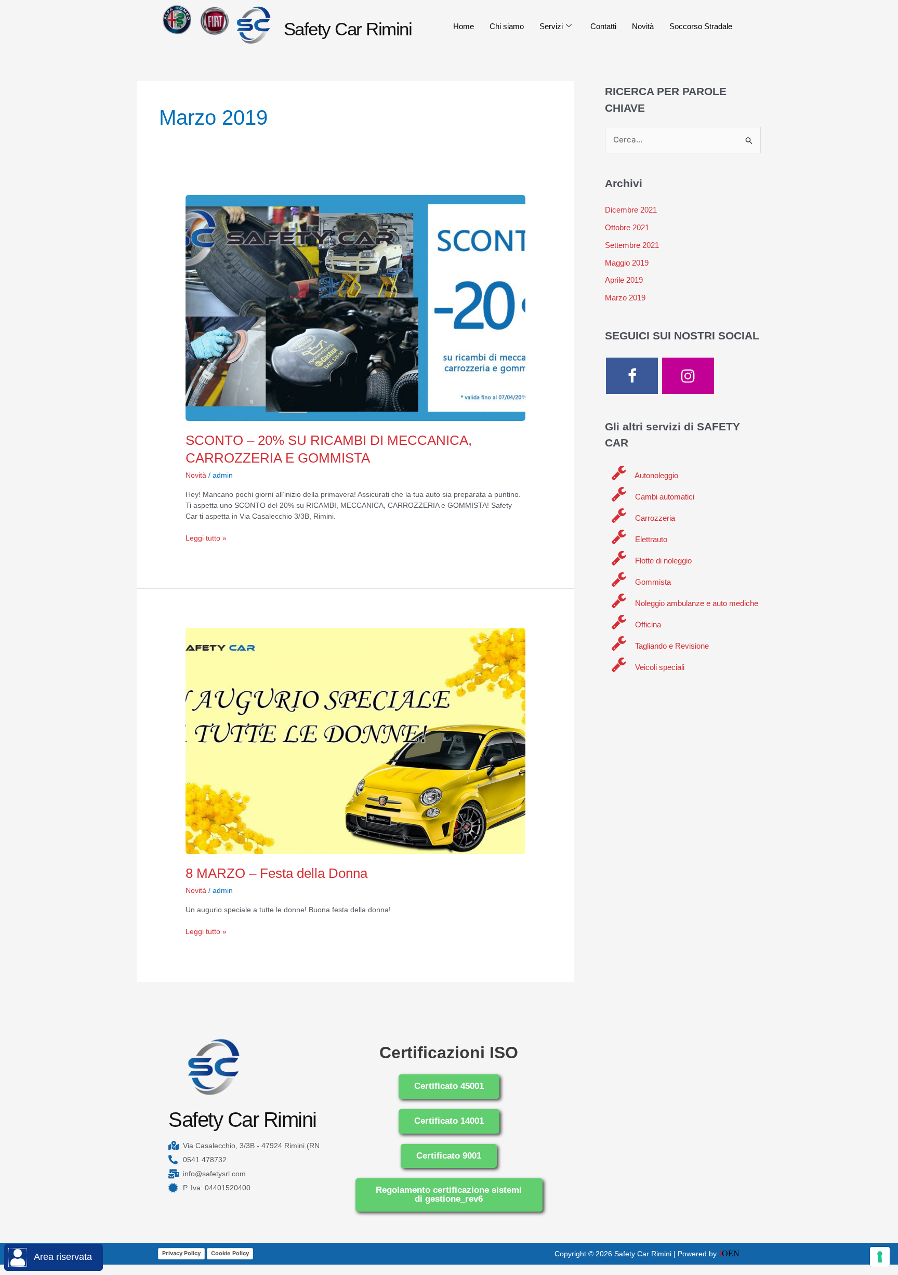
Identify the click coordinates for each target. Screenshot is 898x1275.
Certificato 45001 (449, 1086)
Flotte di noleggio (662, 560)
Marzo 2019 (625, 297)
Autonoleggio (655, 475)
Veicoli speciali (658, 667)
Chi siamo (507, 26)
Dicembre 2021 (631, 209)
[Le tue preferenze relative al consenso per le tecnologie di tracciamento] (880, 1257)
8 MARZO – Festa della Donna (276, 873)
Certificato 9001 (448, 1156)
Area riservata (63, 1257)
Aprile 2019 (624, 279)
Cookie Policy (230, 1253)
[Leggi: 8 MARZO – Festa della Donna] (355, 740)
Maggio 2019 (627, 262)
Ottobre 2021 (627, 227)
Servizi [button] (551, 26)
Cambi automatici (663, 496)
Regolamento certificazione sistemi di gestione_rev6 (449, 1194)
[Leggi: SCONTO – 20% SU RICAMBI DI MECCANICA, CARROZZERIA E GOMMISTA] (355, 307)
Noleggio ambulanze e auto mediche (695, 603)
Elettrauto (650, 539)
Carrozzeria (654, 518)
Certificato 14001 (449, 1121)
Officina (647, 624)
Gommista (652, 581)
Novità (643, 26)
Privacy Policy (181, 1253)
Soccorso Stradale (700, 26)
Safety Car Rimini (348, 29)
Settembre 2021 (632, 245)
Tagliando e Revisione (671, 645)
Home (463, 26)
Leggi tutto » (206, 537)
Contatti (603, 26)
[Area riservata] (17, 1257)
